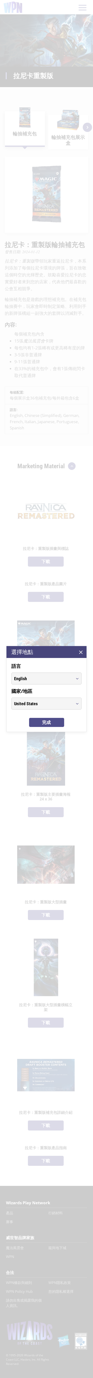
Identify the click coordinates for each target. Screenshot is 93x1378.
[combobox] (42, 678)
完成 (46, 722)
